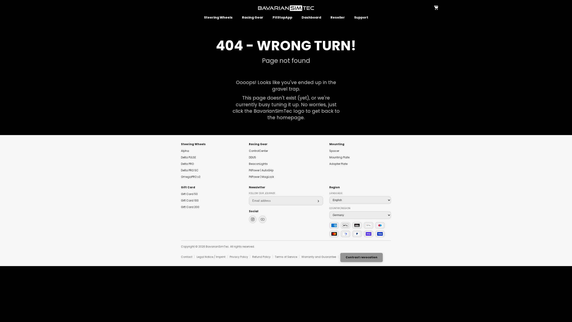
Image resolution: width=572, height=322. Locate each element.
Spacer (334, 151)
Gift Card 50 (189, 194)
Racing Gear (252, 17)
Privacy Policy (239, 257)
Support (361, 17)
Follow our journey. (262, 193)
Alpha (185, 151)
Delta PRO (187, 164)
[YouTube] (262, 219)
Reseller (337, 17)
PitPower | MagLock (261, 177)
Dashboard (311, 17)
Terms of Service (286, 257)
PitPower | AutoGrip (261, 170)
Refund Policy (261, 257)
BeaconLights (258, 164)
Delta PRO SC (189, 170)
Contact (186, 257)
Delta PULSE (188, 157)
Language (335, 193)
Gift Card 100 (190, 200)
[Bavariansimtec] (286, 8)
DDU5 (252, 157)
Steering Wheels (218, 17)
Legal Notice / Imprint (211, 257)
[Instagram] (253, 219)
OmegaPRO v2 (190, 177)
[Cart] (436, 8)
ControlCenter (258, 151)
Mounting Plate (339, 157)
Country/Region (340, 208)
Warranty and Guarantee (318, 257)
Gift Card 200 (190, 207)
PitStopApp (282, 17)
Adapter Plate (338, 164)
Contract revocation (361, 257)
